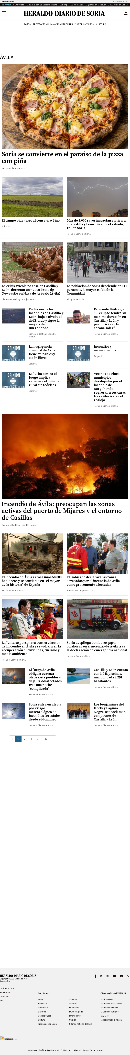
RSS (2, 1001)
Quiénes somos (7, 988)
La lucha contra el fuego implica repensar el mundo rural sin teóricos (44, 379)
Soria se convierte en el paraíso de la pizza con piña (62, 157)
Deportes (42, 1012)
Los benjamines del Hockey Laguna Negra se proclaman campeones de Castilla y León (110, 712)
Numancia (43, 1008)
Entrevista (19, 4)
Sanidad (73, 999)
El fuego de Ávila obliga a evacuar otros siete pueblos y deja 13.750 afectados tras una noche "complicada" (45, 679)
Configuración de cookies (91, 1050)
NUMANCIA (53, 24)
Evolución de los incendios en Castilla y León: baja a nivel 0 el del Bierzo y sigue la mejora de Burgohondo (46, 318)
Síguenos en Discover (96, 4)
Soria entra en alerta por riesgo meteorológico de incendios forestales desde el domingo (45, 712)
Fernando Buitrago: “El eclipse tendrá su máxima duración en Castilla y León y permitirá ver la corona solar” (110, 318)
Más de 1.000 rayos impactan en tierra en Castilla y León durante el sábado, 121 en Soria (96, 224)
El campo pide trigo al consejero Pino (31, 220)
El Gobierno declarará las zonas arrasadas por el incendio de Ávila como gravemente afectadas (93, 581)
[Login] (125, 13)
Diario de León (107, 999)
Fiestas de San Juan (47, 1024)
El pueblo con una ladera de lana (41, 4)
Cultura (41, 1020)
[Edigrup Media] (8, 1038)
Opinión (72, 1020)
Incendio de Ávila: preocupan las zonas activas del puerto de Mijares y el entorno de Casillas (62, 511)
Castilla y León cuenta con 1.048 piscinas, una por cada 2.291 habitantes (111, 675)
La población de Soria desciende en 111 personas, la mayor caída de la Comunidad (97, 290)
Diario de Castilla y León (112, 1003)
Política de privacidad (49, 1050)
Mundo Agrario (76, 1012)
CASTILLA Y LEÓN (84, 24)
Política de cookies (69, 1050)
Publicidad (5, 992)
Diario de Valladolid (109, 1008)
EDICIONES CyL (119, 1)
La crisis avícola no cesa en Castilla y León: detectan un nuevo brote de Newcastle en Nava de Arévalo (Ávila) (31, 290)
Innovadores (75, 1016)
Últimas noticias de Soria (80, 1024)
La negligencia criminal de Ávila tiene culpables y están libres (42, 352)
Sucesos (73, 1003)
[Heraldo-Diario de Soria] (64, 13)
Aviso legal (32, 1050)
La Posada (74, 1008)
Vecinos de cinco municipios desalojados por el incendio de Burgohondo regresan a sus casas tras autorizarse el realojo (110, 387)
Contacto (4, 996)
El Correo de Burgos (109, 1012)
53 (46, 738)
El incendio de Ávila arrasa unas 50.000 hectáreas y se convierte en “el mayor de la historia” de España (31, 581)
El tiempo (64, 4)
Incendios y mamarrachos (105, 349)
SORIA (27, 24)
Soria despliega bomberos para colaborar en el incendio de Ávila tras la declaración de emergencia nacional (97, 646)
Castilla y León (44, 1016)
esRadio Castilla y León (111, 1020)
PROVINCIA (39, 24)
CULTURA (101, 24)
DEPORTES (67, 24)
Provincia (42, 1003)
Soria (40, 999)
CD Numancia (77, 4)
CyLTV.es (105, 1016)
